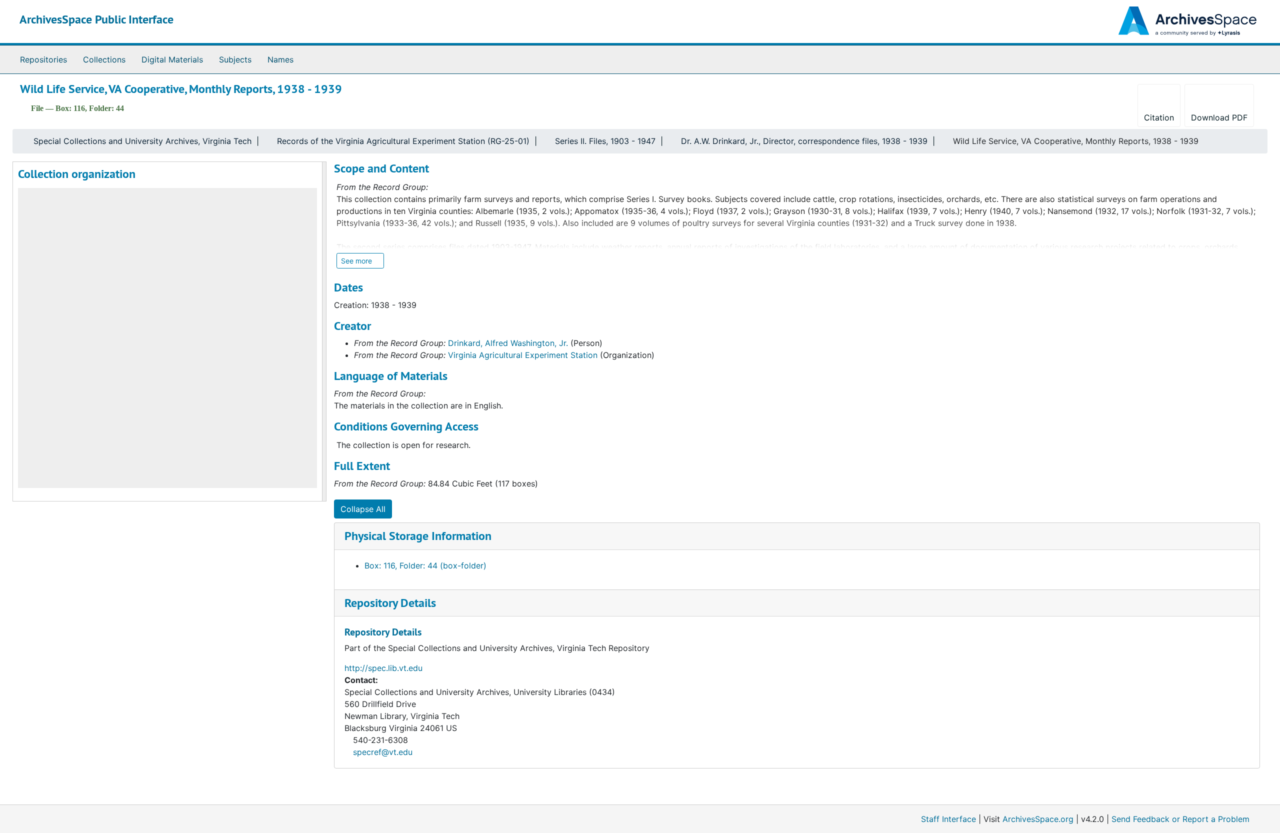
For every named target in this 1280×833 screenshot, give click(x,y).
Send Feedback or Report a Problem (1181, 819)
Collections (104, 59)
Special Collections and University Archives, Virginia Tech (143, 141)
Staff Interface (948, 819)
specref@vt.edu (382, 752)
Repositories (43, 59)
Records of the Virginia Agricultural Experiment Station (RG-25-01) (403, 141)
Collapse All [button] (363, 509)
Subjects (235, 59)
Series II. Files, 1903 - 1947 (605, 141)
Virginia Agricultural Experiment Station (523, 355)
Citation (1159, 117)
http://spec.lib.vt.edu (383, 668)
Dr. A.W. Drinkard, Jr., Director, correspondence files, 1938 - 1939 (804, 141)
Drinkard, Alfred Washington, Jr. (508, 343)
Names (281, 59)
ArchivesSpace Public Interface (97, 19)
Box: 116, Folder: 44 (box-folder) (425, 565)
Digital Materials (172, 59)
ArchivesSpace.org (1038, 819)
